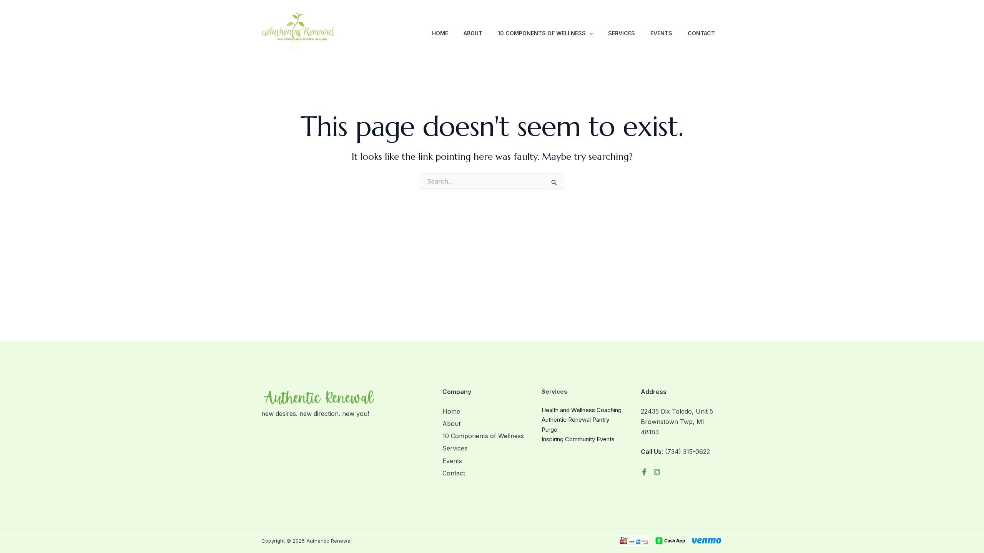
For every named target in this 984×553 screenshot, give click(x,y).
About (473, 33)
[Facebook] (644, 472)
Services (621, 33)
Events (661, 33)
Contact (701, 33)
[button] (589, 33)
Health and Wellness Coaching (582, 410)
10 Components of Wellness (542, 33)
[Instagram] (656, 472)
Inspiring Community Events (578, 439)
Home (440, 33)
